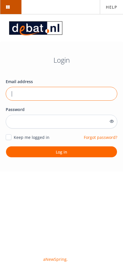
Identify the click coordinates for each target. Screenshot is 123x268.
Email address (19, 81)
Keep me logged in (31, 137)
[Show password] (112, 121)
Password (15, 109)
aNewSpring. (56, 259)
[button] (10, 7)
